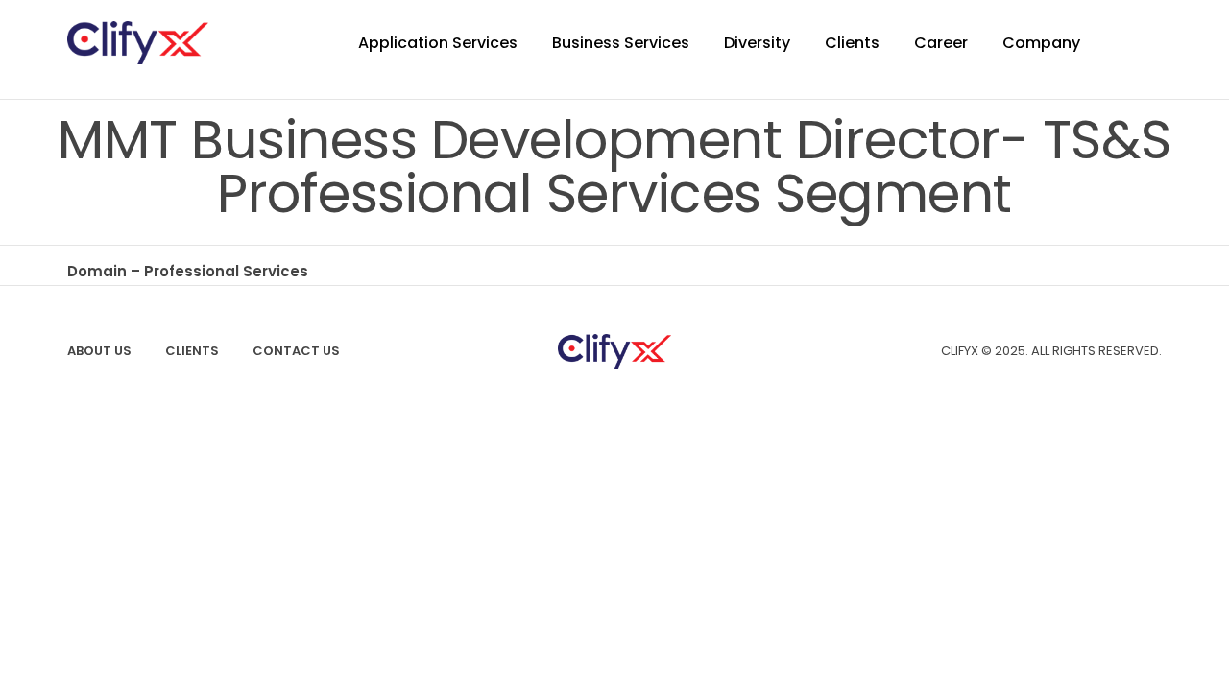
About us (99, 351)
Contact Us (296, 351)
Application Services (438, 43)
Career (941, 43)
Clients (852, 43)
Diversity (757, 43)
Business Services (620, 43)
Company (1041, 43)
